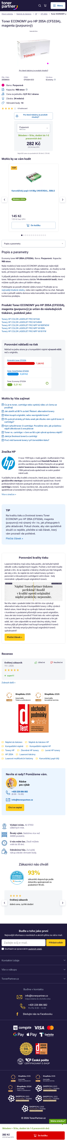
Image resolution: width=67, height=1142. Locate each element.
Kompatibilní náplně (14, 746)
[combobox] (33, 128)
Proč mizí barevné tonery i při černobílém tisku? (26, 440)
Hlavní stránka (7, 14)
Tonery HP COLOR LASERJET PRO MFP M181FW (24, 331)
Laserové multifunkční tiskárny (19, 758)
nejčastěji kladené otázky (13, 290)
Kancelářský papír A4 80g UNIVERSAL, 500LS (33, 191)
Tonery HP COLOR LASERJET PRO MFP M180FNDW (25, 325)
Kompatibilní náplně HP (40, 746)
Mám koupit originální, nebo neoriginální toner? (26, 415)
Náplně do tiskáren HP (39, 742)
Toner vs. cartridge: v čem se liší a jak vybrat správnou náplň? (33, 432)
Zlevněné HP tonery (30, 750)
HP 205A (44, 14)
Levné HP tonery (52, 750)
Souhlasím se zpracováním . (23, 949)
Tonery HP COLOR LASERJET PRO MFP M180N (23, 328)
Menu (60, 5)
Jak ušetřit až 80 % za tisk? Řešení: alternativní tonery (29, 411)
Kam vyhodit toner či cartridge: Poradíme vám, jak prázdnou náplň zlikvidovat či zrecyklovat (32, 427)
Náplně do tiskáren (23, 14)
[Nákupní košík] (45, 5)
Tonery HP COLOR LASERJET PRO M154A (21, 319)
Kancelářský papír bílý (49, 758)
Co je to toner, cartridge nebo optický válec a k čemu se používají (30, 406)
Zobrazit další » (8, 682)
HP (36, 14)
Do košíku (43, 1135)
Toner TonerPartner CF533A (18, 371)
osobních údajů (35, 949)
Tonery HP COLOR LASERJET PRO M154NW (22, 322)
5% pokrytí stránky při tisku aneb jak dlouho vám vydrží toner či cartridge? (34, 420)
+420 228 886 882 (20, 791)
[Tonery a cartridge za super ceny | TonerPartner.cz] (10, 5)
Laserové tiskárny (27, 754)
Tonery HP (9, 750)
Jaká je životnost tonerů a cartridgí (20, 436)
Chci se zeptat (15, 807)
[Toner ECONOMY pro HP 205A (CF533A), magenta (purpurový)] (33, 65)
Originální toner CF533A (16, 360)
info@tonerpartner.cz (22, 800)
